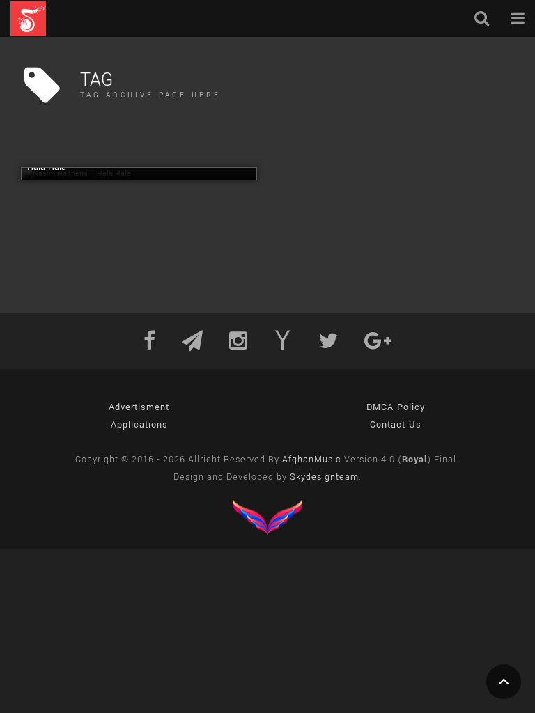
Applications (139, 424)
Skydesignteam (324, 477)
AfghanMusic (311, 459)
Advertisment (139, 407)
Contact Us (395, 424)
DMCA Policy (395, 407)
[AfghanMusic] (28, 18)
